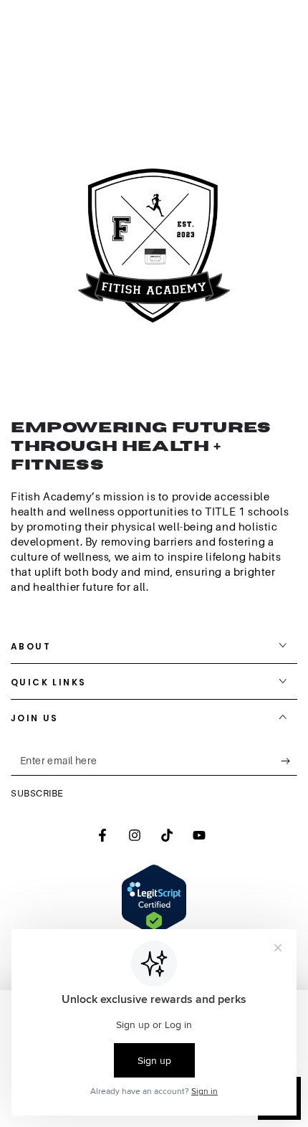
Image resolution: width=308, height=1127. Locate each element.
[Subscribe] (289, 761)
